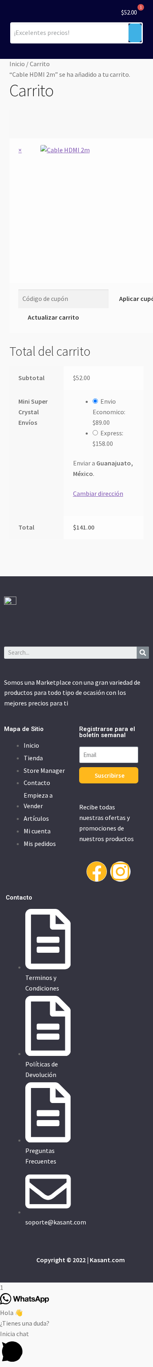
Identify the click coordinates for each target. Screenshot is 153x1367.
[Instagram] (120, 871)
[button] (76, 1348)
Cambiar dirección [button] (98, 493)
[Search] (143, 653)
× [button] (20, 150)
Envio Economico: (109, 411)
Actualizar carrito (53, 317)
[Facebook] (96, 871)
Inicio (17, 64)
